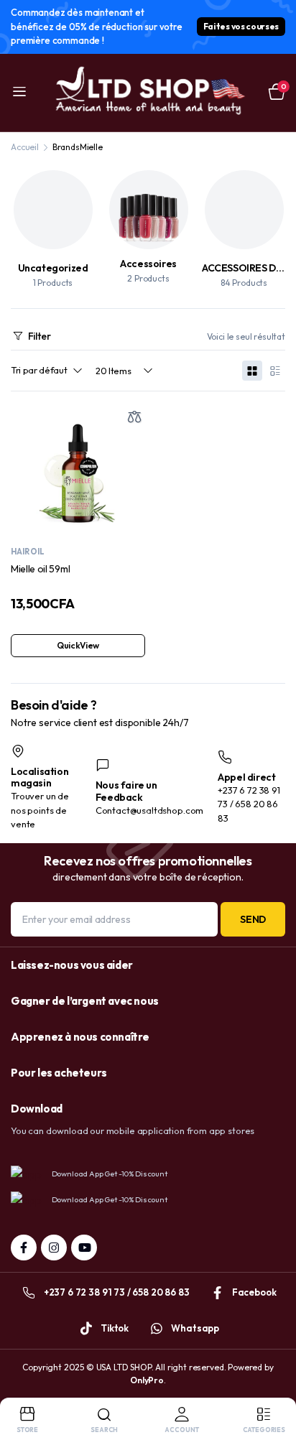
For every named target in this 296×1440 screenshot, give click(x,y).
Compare (134, 416)
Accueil (25, 146)
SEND (253, 919)
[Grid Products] (252, 371)
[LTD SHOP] (148, 93)
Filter (39, 336)
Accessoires (148, 263)
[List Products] (275, 371)
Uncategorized (53, 267)
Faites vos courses (241, 26)
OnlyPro (147, 1380)
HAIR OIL (28, 552)
